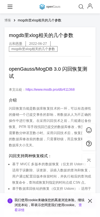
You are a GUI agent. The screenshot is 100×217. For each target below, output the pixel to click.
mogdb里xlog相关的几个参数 (39, 20)
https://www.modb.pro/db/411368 (50, 90)
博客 (7, 20)
